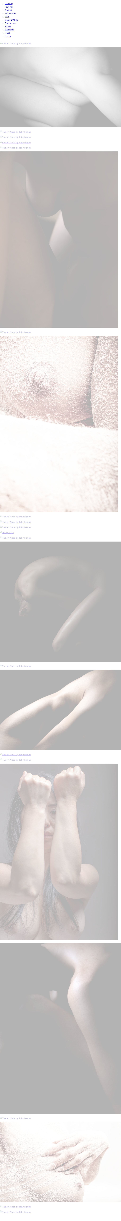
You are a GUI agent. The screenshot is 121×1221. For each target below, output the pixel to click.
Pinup (7, 33)
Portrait (8, 10)
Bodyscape (10, 23)
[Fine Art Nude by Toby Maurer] (15, 43)
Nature (8, 26)
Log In (8, 36)
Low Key (9, 3)
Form (7, 16)
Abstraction (10, 13)
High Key (9, 7)
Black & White (11, 20)
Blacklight (9, 29)
